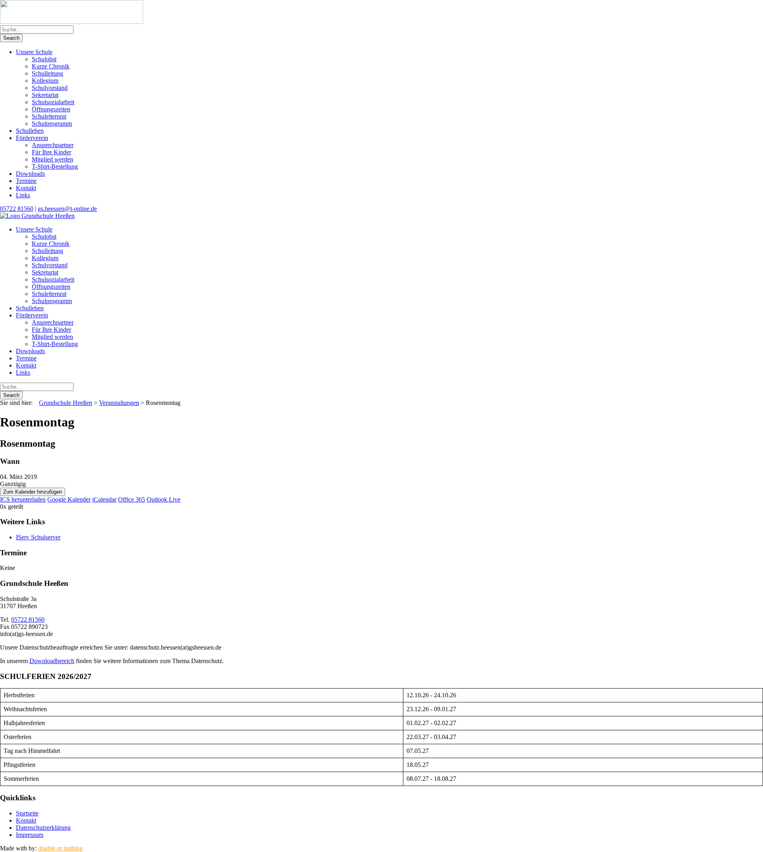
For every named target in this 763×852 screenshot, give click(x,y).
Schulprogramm (52, 123)
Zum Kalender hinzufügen (32, 492)
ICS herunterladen (23, 499)
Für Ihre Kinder (51, 152)
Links (23, 195)
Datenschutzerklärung (43, 827)
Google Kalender (69, 499)
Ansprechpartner (53, 145)
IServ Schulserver (38, 537)
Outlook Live (163, 499)
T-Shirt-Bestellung (55, 166)
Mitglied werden (52, 159)
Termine (26, 180)
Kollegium (45, 80)
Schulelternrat (49, 116)
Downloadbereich (51, 660)
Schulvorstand (50, 87)
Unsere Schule (34, 52)
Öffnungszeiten (51, 109)
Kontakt (26, 188)
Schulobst (44, 59)
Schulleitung (47, 73)
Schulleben (30, 130)
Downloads (30, 173)
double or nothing (60, 848)
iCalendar (104, 499)
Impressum (29, 834)
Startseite (27, 813)
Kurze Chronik (51, 66)
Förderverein (32, 137)
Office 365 (131, 499)
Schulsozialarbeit (53, 102)
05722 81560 (16, 208)
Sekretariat (45, 94)
